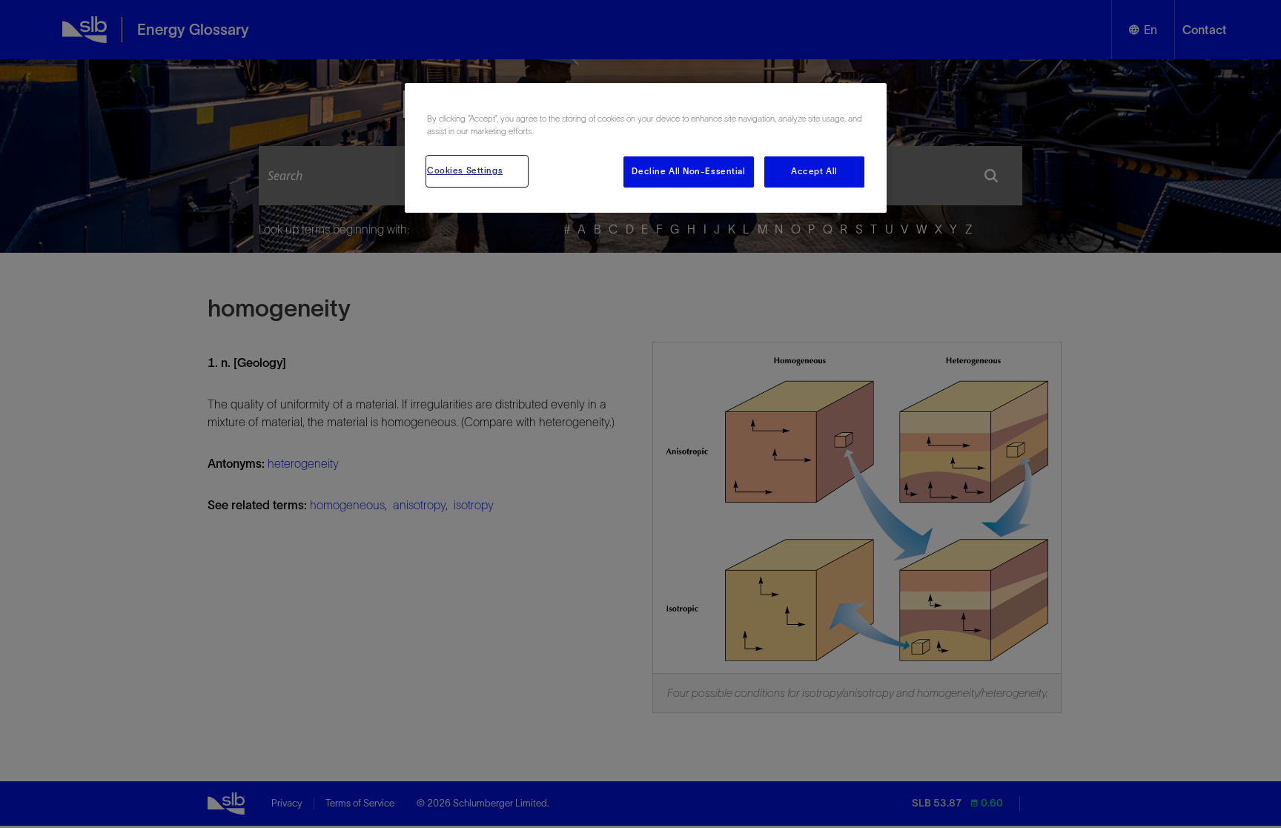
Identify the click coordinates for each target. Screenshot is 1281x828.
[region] (646, 148)
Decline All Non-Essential (688, 171)
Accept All (814, 171)
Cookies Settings (465, 170)
